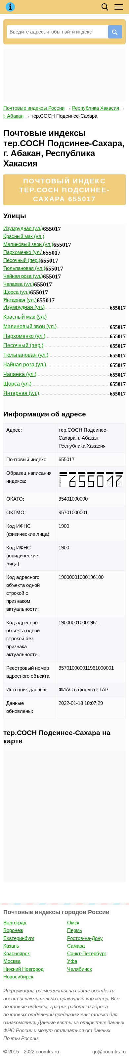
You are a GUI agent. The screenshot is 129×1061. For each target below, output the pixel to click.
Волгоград (14, 922)
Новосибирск (18, 976)
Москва (12, 961)
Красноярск (16, 953)
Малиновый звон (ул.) (28, 244)
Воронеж (13, 930)
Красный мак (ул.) (23, 236)
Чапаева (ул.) (18, 284)
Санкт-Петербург (86, 953)
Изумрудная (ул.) (23, 228)
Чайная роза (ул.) (23, 276)
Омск (73, 922)
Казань (11, 946)
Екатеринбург (18, 938)
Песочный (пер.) (21, 260)
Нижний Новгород (23, 969)
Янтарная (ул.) (20, 300)
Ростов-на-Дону (85, 938)
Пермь (74, 930)
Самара (76, 946)
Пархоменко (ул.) (23, 252)
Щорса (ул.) (16, 292)
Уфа (72, 961)
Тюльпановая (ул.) (24, 268)
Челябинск (79, 969)
